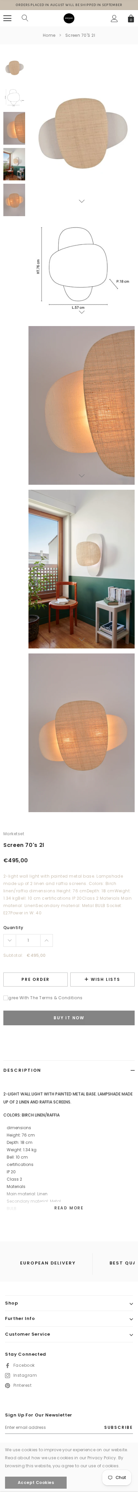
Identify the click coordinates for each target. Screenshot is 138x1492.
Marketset (13, 834)
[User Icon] (114, 18)
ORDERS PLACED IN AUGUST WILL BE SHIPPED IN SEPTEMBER (69, 5)
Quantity (13, 927)
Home (49, 35)
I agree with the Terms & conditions (43, 998)
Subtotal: (13, 955)
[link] (14, 67)
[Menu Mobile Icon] (7, 18)
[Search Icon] (25, 18)
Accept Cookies (36, 1482)
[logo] (69, 18)
